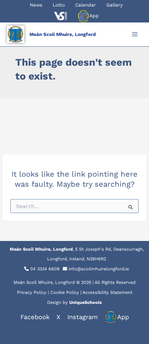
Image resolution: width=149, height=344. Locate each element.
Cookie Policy (64, 292)
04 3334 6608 (45, 268)
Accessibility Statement (107, 292)
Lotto (59, 5)
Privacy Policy (31, 292)
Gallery (114, 5)
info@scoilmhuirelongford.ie (99, 268)
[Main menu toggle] (135, 34)
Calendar (85, 5)
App (94, 15)
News (36, 5)
